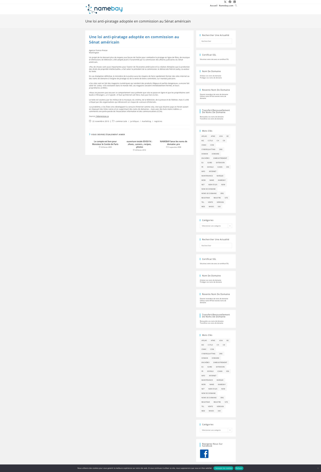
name (212, 180)
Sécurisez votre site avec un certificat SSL (214, 59)
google (210, 167)
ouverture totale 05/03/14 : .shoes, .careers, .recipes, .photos (139, 144)
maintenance (207, 176)
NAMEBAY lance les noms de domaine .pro (173, 143)
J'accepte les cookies (223, 468)
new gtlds (212, 185)
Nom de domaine (209, 189)
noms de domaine (209, 193)
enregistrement (220, 158)
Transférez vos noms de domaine (211, 119)
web (203, 207)
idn (227, 167)
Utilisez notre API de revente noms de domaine (213, 97)
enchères (206, 158)
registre (217, 198)
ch (218, 141)
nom (223, 185)
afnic (213, 136)
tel (203, 202)
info (203, 171)
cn (224, 141)
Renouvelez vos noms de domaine (212, 117)
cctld (210, 141)
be (228, 136)
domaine (215, 154)
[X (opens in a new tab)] (225, 2)
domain (205, 154)
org (222, 193)
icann (219, 167)
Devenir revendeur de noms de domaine (214, 94)
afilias (204, 136)
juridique (134, 121)
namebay (222, 180)
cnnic (204, 145)
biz (203, 141)
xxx (219, 207)
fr (202, 167)
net (203, 185)
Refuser (239, 468)
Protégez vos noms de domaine (211, 78)
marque (220, 176)
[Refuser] (318, 468)
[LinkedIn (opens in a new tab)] (234, 2)
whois (211, 207)
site (226, 198)
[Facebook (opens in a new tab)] (230, 2)
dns (221, 149)
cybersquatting (208, 149)
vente (210, 202)
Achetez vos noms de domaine (210, 76)
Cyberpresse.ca (102, 116)
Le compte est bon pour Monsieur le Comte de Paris (105, 143)
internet (212, 171)
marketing (146, 121)
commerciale (121, 121)
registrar (206, 198)
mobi (204, 180)
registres (158, 121)
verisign (220, 202)
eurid (210, 163)
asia (221, 136)
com (212, 145)
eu (203, 163)
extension (220, 163)
